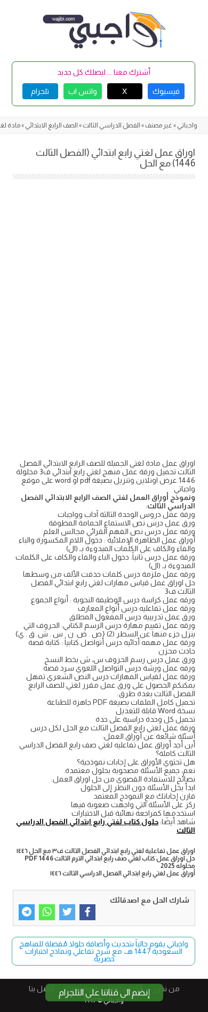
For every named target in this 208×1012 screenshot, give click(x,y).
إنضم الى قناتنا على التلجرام (104, 992)
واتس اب (82, 91)
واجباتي (187, 125)
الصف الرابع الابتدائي (51, 125)
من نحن (167, 988)
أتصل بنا (41, 988)
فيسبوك (166, 91)
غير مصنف (158, 125)
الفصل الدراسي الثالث (111, 125)
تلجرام (40, 91)
